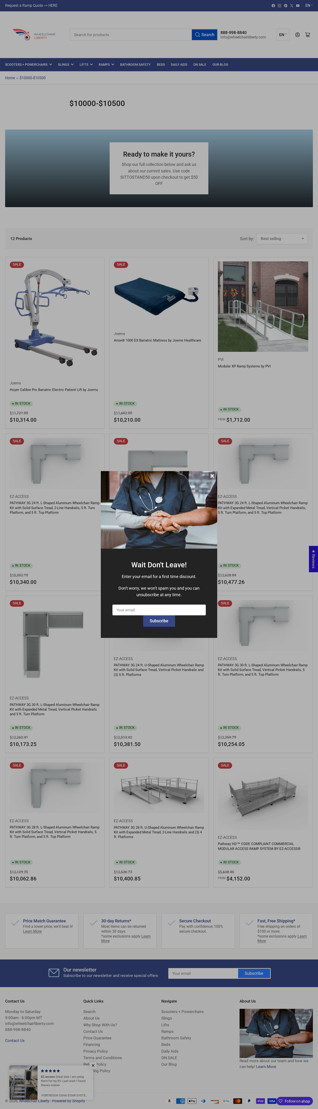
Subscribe (159, 620)
